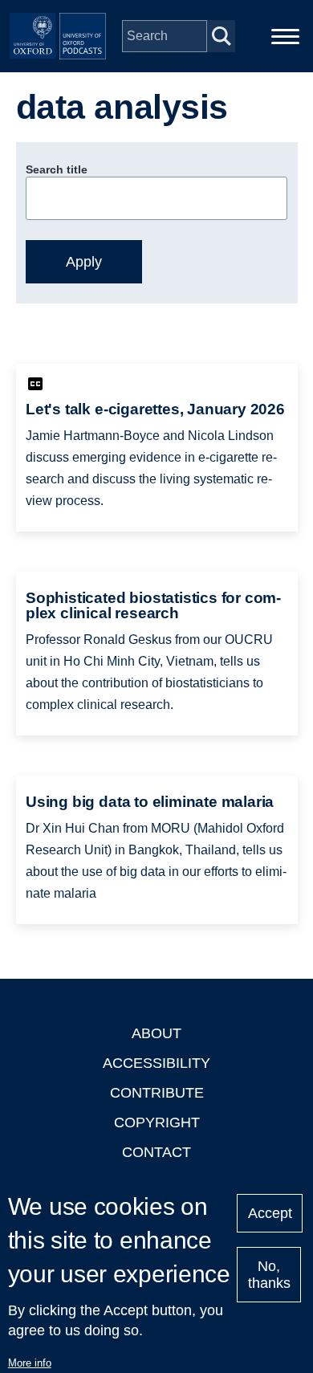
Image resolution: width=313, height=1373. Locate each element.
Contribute (157, 1093)
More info (29, 1363)
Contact (156, 1152)
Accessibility (156, 1063)
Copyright (157, 1122)
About (156, 1033)
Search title (56, 169)
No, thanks (269, 1274)
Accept (270, 1213)
